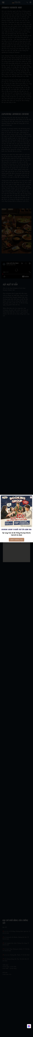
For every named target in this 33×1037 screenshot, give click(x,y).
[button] (31, 497)
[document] (16, 518)
